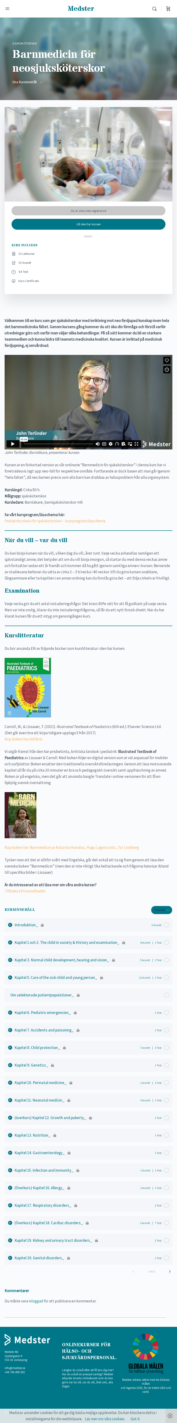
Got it (135, 1418)
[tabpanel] (88, 606)
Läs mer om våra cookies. (105, 1418)
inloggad (36, 1301)
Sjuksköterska (24, 43)
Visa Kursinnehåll (24, 82)
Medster (81, 9)
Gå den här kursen (89, 224)
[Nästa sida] (170, 1271)
